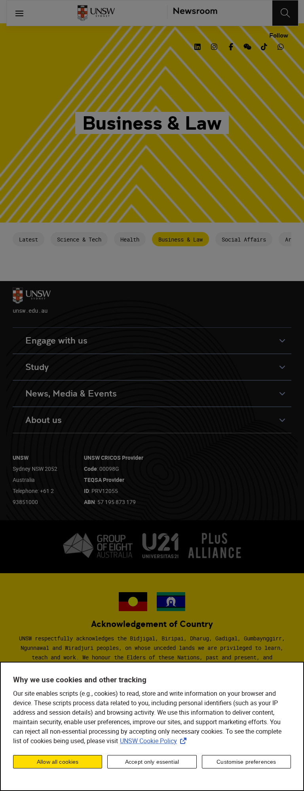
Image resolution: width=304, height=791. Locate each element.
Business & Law (180, 239)
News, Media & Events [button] (71, 393)
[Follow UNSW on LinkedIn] (197, 46)
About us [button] (43, 420)
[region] (152, 726)
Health (129, 239)
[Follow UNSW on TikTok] (264, 46)
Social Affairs (244, 239)
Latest (28, 239)
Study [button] (37, 367)
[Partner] (192, 13)
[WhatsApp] (280, 46)
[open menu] (19, 13)
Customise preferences (246, 762)
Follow (278, 35)
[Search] (285, 13)
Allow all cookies (57, 762)
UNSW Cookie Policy (155, 740)
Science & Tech (79, 239)
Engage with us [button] (56, 340)
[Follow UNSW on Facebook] (230, 46)
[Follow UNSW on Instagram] (214, 46)
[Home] (96, 13)
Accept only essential (152, 762)
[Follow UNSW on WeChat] (247, 46)
